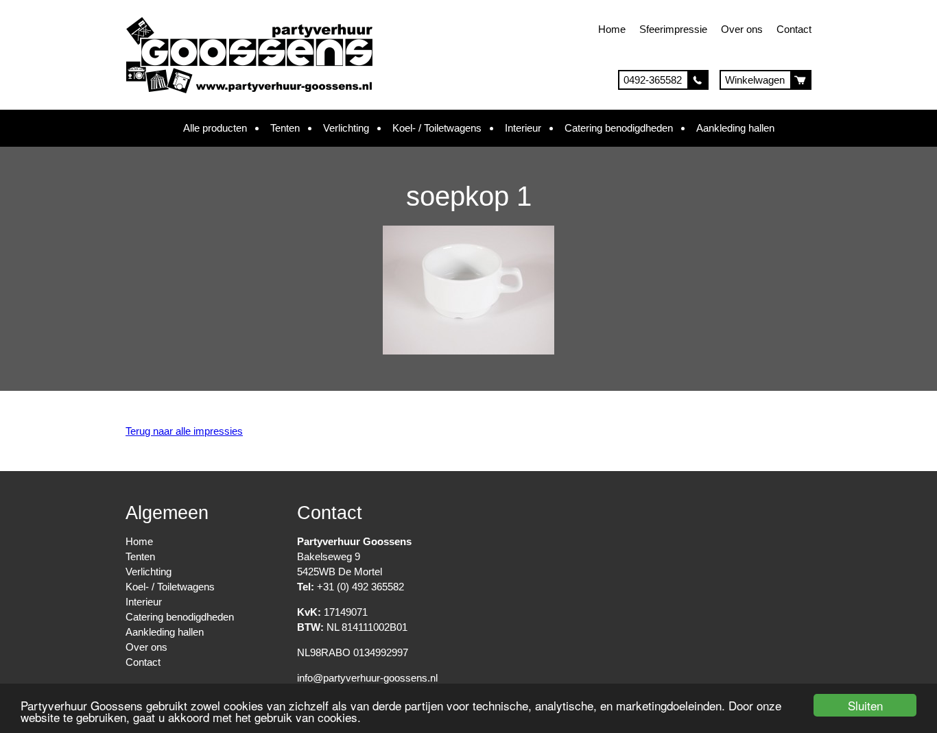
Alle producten (215, 128)
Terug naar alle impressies (184, 431)
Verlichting (346, 128)
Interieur (523, 128)
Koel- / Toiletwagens (437, 128)
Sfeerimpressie (673, 29)
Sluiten (865, 705)
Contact (793, 29)
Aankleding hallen (735, 128)
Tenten (285, 128)
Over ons (742, 29)
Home (612, 29)
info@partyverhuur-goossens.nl (367, 678)
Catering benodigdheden (619, 128)
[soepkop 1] (468, 351)
